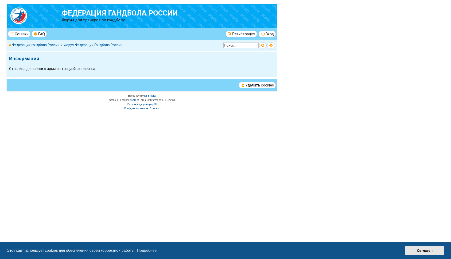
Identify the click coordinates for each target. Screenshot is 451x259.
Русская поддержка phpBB (142, 104)
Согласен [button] (424, 250)
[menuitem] (39, 34)
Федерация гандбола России (120, 13)
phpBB (133, 100)
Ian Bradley (150, 95)
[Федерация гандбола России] (35, 15)
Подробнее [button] (147, 250)
